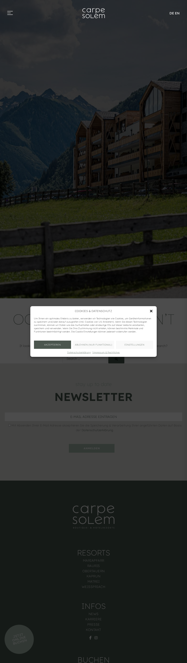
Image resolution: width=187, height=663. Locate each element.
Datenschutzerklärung (79, 352)
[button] (151, 311)
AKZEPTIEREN (52, 344)
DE (171, 13)
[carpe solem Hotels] (93, 13)
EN (177, 13)
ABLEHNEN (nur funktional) (93, 344)
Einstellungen (134, 344)
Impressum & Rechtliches (106, 352)
